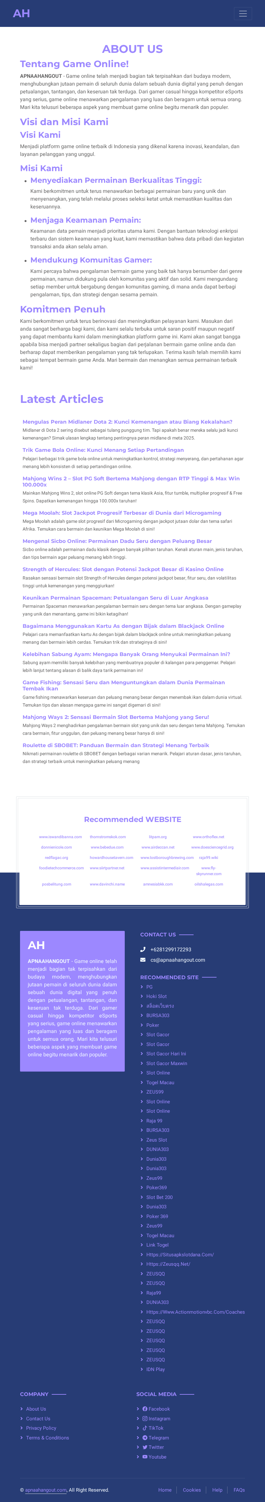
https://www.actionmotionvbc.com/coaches (195, 1312)
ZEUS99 (155, 1092)
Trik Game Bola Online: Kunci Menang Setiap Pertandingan (103, 450)
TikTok (155, 1428)
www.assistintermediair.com (165, 868)
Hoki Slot (156, 996)
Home (165, 1490)
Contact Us (38, 1418)
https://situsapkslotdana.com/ (180, 1254)
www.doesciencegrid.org (212, 847)
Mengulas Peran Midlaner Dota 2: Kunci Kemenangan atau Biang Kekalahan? (127, 422)
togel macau (160, 1082)
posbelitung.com (56, 884)
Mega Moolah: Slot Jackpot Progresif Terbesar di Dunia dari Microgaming (122, 513)
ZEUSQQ (155, 1273)
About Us (36, 1409)
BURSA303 (157, 1015)
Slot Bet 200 (159, 1197)
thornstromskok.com (108, 837)
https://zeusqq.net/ (168, 1264)
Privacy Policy (41, 1428)
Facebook (158, 1409)
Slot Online (158, 1072)
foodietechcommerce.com (61, 868)
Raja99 (153, 1293)
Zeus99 (154, 1178)
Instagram (158, 1418)
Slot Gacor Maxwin (166, 1063)
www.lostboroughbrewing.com (167, 858)
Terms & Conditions (47, 1437)
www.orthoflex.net (208, 837)
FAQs (239, 1490)
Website (163, 819)
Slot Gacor (157, 1044)
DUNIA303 (157, 1149)
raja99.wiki (208, 858)
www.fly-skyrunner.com (208, 871)
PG (149, 987)
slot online (158, 1101)
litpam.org (158, 837)
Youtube (156, 1457)
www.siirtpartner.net (107, 868)
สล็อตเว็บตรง (160, 1006)
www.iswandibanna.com (60, 837)
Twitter (155, 1447)
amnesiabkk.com (158, 884)
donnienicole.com (56, 847)
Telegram (158, 1437)
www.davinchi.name (107, 884)
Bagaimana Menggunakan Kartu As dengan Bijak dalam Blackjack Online (123, 626)
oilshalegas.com (209, 884)
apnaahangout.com (46, 1490)
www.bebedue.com (107, 847)
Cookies (192, 1490)
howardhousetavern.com (111, 858)
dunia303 (156, 1159)
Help (217, 1490)
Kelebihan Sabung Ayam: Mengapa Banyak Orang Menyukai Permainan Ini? (126, 654)
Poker (152, 1025)
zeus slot (156, 1140)
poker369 (156, 1187)
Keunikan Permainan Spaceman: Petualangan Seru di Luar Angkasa (115, 598)
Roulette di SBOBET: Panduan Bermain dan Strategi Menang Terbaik (116, 745)
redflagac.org (56, 858)
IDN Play (155, 1369)
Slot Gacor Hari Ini (166, 1053)
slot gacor (157, 1034)
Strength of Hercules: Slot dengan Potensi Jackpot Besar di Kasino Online (123, 569)
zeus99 (154, 1225)
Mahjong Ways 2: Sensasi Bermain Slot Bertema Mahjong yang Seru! (116, 717)
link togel (157, 1245)
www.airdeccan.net (158, 847)
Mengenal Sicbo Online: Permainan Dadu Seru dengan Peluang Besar (117, 541)
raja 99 (154, 1120)
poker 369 (157, 1216)
